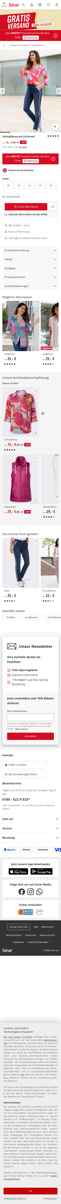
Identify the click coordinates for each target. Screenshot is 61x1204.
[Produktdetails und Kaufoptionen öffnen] (35, 433)
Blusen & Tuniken (20, 45)
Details (8, 259)
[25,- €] (21, 326)
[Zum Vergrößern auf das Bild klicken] (55, 126)
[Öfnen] (55, 35)
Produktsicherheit (15, 277)
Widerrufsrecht (47, 935)
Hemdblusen (37, 45)
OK (30, 1190)
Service (7, 828)
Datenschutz (47, 926)
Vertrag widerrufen (18, 926)
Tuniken (10, 617)
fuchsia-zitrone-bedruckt (21, 170)
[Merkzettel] (48, 5)
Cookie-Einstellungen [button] (38, 942)
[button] (4, 5)
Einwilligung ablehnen (15, 1198)
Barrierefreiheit (13, 935)
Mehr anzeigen (21, 729)
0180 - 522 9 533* (16, 799)
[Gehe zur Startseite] (13, 5)
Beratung (8, 837)
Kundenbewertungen (16, 286)
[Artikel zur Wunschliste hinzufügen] (52, 206)
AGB (36, 926)
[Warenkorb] (57, 5)
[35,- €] (21, 563)
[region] (30, 1113)
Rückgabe (10, 268)
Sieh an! (7, 819)
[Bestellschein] (40, 5)
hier (23, 1074)
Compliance (18, 942)
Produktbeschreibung (17, 250)
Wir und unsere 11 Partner (18, 1036)
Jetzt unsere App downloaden (30, 864)
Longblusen (31, 617)
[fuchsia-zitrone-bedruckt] (4, 170)
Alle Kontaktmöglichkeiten (22, 774)
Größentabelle (13, 196)
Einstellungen (50, 1198)
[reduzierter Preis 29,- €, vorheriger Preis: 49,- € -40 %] (20, 479)
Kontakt (7, 755)
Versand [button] (23, 147)
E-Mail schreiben (16, 765)
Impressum (30, 935)
